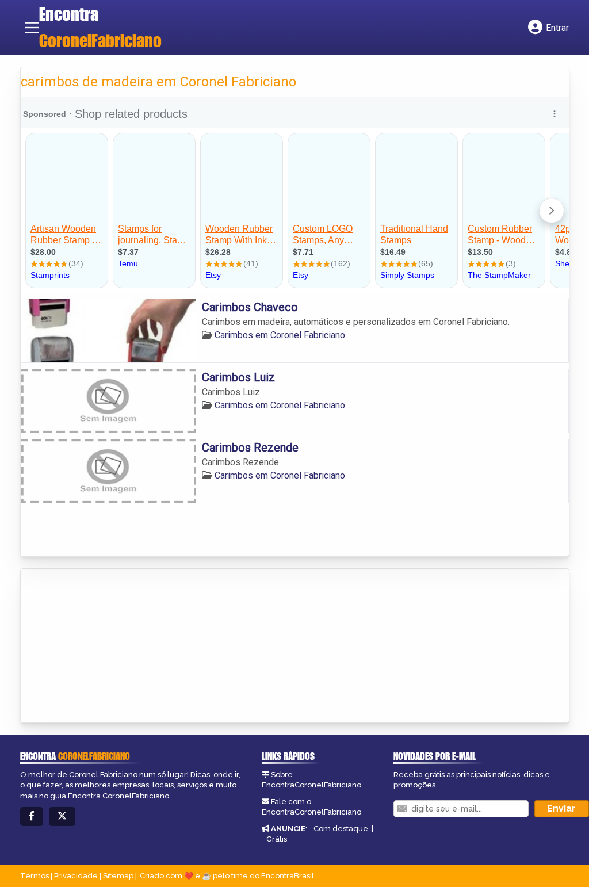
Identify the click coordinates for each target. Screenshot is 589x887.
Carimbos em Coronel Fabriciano (280, 335)
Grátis (276, 839)
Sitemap (118, 875)
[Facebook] (31, 816)
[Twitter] (62, 816)
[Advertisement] (107, 646)
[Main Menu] (31, 27)
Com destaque (340, 828)
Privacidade (76, 875)
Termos (34, 875)
